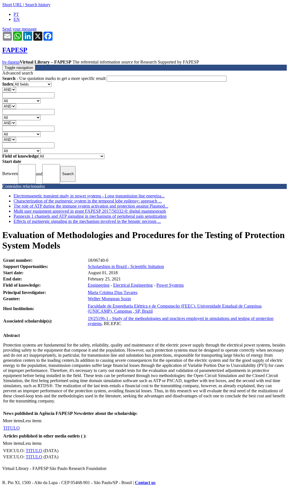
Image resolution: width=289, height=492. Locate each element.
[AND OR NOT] (9, 89)
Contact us (145, 482)
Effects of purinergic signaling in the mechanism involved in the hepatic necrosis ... (87, 221)
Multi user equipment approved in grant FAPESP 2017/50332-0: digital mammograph (90, 211)
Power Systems (170, 285)
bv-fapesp (11, 62)
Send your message (19, 29)
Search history (38, 4)
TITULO (11, 428)
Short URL (12, 4)
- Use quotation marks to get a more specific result (54, 78)
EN (17, 19)
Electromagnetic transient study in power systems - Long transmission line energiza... (89, 195)
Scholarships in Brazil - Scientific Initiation (126, 266)
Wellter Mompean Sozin (109, 298)
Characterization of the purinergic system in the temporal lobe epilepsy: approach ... (88, 201)
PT (16, 14)
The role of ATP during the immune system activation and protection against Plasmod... (91, 206)
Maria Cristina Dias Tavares (112, 292)
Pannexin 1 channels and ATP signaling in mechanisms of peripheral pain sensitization (90, 216)
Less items (32, 420)
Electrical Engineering (133, 285)
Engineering (99, 285)
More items (13, 420)
